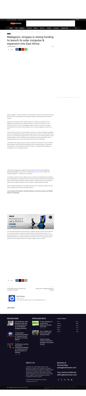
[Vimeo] (76, 19)
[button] (75, 28)
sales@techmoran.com (31, 381)
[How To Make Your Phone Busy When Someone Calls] (35, 332)
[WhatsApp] (26, 49)
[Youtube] (78, 19)
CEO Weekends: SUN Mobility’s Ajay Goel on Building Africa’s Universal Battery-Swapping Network (21, 325)
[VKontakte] (68, 379)
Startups (9, 33)
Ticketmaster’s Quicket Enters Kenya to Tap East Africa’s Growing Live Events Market (21, 336)
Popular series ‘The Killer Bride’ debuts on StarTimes (45, 289)
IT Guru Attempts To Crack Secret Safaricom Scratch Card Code (46, 324)
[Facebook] (72, 19)
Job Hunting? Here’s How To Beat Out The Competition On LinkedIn (16, 289)
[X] (75, 19)
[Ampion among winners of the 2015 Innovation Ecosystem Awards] (35, 340)
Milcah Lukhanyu (11, 46)
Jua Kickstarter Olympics (34, 170)
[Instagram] (73, 19)
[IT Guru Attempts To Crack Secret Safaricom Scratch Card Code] (35, 323)
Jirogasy (9, 114)
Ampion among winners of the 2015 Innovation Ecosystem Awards (47, 341)
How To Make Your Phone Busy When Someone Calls (46, 332)
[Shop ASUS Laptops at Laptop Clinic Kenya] (30, 221)
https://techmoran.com (20, 298)
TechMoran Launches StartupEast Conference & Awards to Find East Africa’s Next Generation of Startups (21, 348)
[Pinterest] (23, 49)
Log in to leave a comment (13, 310)
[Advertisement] (40, 9)
